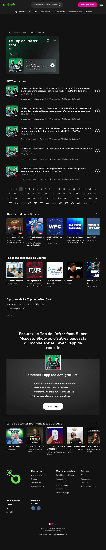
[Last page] (96, 203)
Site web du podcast (14, 308)
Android (9, 512)
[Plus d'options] (54, 40)
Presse (34, 479)
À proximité (60, 12)
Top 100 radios (20, 12)
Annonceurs (36, 483)
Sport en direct (46, 12)
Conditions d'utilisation (65, 475)
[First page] (11, 189)
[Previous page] (16, 189)
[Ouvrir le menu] (101, 4)
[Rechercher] (59, 4)
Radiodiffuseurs (37, 486)
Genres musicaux (75, 12)
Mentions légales (63, 485)
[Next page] (91, 203)
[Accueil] (10, 33)
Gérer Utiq (60, 489)
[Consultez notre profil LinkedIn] (33, 508)
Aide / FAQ (85, 483)
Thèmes (88, 12)
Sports (12, 54)
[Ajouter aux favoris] (48, 40)
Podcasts (33, 12)
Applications (86, 479)
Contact (84, 475)
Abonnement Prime (88, 486)
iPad (8, 508)
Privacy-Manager (63, 493)
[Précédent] (90, 213)
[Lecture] (52, 65)
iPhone (9, 505)
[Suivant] (97, 213)
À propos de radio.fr (39, 475)
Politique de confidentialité (61, 480)
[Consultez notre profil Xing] (39, 508)
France (55, 524)
